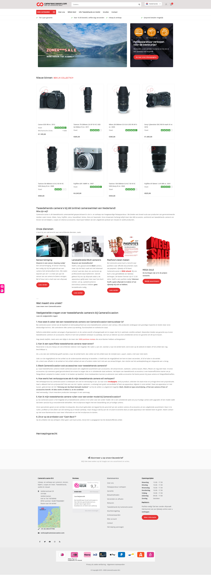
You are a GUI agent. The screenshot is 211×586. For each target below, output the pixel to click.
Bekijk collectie (63, 78)
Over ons (61, 12)
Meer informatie (150, 517)
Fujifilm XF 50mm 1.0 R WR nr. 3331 (157, 184)
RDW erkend (126, 271)
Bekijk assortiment (152, 281)
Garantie (110, 491)
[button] (40, 45)
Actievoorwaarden (113, 515)
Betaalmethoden (113, 495)
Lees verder (42, 285)
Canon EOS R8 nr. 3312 (46, 124)
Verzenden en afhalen (115, 499)
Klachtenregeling (113, 511)
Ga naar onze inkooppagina (146, 57)
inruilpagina (112, 382)
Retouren (110, 503)
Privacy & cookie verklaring (96, 564)
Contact (114, 12)
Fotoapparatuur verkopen (116, 487)
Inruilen (106, 12)
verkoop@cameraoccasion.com (52, 533)
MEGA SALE (72, 12)
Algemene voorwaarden (116, 564)
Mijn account (112, 519)
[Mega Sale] (159, 251)
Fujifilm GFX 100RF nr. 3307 (84, 184)
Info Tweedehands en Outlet (89, 12)
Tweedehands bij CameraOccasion (120, 507)
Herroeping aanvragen (115, 527)
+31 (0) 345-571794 (48, 529)
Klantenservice (113, 478)
